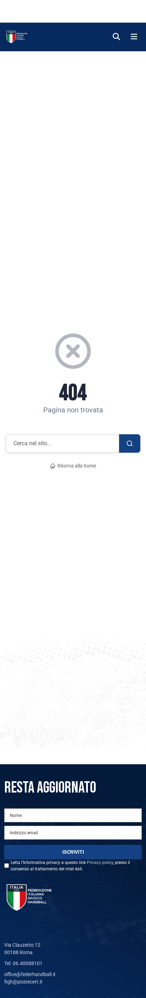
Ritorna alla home (76, 466)
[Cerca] (116, 37)
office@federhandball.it (30, 974)
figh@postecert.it (23, 982)
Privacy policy (100, 862)
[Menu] (134, 37)
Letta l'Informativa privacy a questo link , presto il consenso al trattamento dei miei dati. (70, 865)
